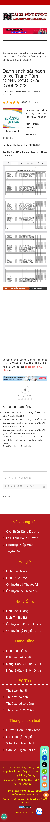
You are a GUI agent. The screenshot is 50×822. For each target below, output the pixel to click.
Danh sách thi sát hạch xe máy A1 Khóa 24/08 (24, 419)
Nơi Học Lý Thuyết (19, 737)
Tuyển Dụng (14, 551)
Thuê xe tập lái (16, 690)
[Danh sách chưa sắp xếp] (21, 486)
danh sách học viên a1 (23, 437)
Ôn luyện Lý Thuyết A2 (22, 591)
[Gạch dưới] (11, 486)
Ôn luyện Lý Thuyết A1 (22, 584)
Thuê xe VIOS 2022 (20, 710)
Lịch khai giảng (16, 650)
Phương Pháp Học (19, 545)
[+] (37, 486)
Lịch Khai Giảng (17, 571)
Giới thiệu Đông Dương (22, 531)
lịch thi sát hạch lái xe (23, 446)
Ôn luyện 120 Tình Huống (24, 624)
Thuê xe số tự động (20, 703)
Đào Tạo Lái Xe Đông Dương (25, 17)
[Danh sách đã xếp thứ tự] (17, 486)
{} (34, 486)
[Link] (30, 486)
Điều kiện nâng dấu (19, 657)
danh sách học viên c (19, 440)
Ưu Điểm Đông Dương (22, 538)
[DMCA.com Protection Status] (25, 808)
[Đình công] (14, 486)
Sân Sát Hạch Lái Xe (21, 750)
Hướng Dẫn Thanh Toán (23, 730)
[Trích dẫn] (24, 486)
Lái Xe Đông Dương (24, 767)
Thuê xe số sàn (17, 697)
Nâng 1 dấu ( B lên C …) (23, 664)
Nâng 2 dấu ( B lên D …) (23, 670)
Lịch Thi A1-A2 (16, 578)
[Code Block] (27, 486)
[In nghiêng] (8, 486)
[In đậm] (5, 486)
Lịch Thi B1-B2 (16, 617)
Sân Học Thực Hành (20, 743)
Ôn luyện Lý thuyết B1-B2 (24, 631)
